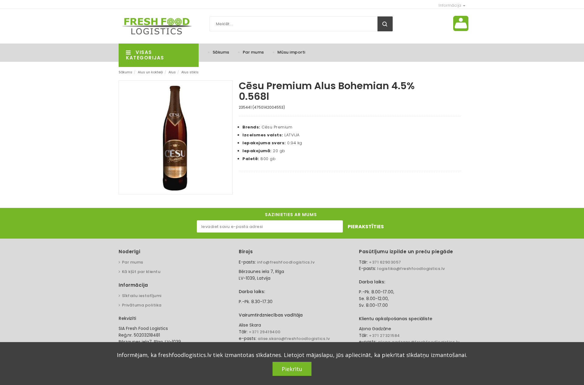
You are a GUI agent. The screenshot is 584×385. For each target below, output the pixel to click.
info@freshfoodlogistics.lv (286, 262)
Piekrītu (292, 369)
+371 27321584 (384, 335)
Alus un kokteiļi (150, 72)
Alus (172, 72)
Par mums (253, 52)
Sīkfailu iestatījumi (142, 296)
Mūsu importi (291, 52)
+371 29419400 (265, 332)
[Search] (385, 23)
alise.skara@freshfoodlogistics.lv (294, 338)
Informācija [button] (450, 5)
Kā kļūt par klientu (141, 272)
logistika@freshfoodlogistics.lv (411, 268)
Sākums (221, 52)
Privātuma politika (142, 305)
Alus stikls (190, 72)
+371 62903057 (385, 262)
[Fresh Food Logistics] (155, 26)
